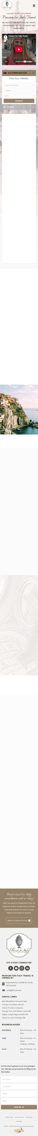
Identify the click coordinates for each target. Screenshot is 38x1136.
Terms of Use (9, 1117)
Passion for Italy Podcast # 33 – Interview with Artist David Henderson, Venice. (19, 795)
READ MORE (20, 755)
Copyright (19, 1121)
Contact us (22, 544)
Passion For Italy (17, 1126)
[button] (10, 968)
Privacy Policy (19, 1117)
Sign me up (19, 1107)
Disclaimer (29, 1117)
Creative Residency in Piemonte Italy (19, 854)
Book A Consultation (19, 428)
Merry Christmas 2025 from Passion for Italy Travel (19, 737)
